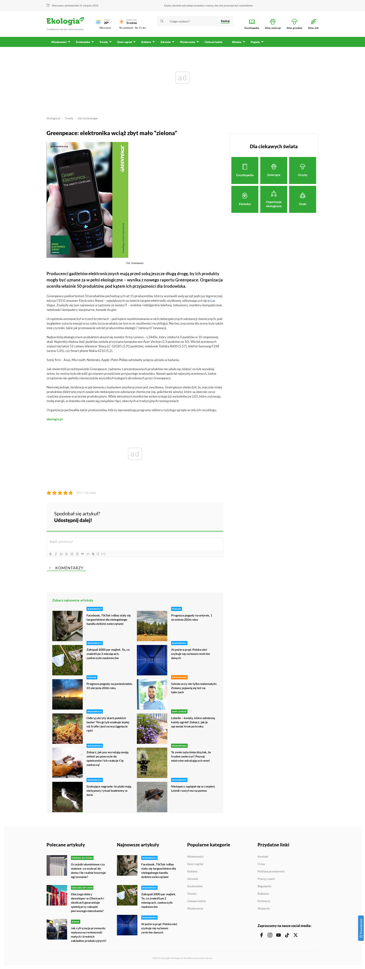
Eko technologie (88, 118)
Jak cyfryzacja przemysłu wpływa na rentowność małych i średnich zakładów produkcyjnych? (88, 934)
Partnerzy (264, 901)
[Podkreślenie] (61, 554)
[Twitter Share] (201, 516)
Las (212, 301)
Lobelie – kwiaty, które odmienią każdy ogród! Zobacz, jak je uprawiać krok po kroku (193, 722)
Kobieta (192, 871)
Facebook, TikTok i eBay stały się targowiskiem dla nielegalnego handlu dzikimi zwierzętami (108, 619)
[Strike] (66, 554)
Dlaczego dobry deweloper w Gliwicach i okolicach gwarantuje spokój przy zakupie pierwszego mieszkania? (87, 902)
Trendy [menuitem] (103, 42)
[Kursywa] (56, 554)
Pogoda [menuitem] (255, 42)
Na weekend (126, 27)
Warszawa (105, 27)
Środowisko (195, 886)
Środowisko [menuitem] (83, 42)
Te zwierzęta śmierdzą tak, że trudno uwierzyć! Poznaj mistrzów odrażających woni (191, 756)
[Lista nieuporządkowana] (77, 554)
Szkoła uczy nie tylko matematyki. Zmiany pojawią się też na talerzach (194, 688)
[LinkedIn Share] (211, 516)
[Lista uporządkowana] (72, 554)
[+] (103, 553)
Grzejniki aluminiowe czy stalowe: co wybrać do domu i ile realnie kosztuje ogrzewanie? (88, 870)
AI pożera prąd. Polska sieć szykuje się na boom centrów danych (190, 654)
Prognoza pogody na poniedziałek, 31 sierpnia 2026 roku (109, 686)
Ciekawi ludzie (196, 901)
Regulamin (264, 886)
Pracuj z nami (266, 878)
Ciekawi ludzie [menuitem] (213, 42)
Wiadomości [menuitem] (59, 42)
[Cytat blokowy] (82, 554)
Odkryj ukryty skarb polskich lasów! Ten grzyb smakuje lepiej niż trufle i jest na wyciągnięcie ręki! (107, 724)
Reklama (263, 893)
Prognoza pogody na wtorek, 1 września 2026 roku (191, 617)
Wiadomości (195, 856)
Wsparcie (264, 908)
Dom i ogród (195, 864)
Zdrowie (192, 878)
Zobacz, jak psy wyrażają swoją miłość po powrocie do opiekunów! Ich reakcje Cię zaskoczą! (107, 758)
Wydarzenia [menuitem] (187, 42)
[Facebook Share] (191, 516)
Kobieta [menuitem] (146, 42)
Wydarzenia (195, 908)
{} (98, 553)
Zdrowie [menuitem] (165, 42)
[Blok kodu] (87, 554)
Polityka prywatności (271, 871)
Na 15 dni (140, 27)
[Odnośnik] (93, 554)
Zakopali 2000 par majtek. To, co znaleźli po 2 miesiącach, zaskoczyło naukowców (108, 654)
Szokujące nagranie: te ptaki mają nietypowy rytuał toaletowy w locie (108, 790)
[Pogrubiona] (50, 554)
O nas (261, 864)
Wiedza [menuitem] (236, 42)
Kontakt (263, 856)
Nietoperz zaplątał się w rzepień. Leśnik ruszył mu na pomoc (193, 788)
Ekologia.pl (53, 118)
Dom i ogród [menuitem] (124, 42)
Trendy (69, 118)
